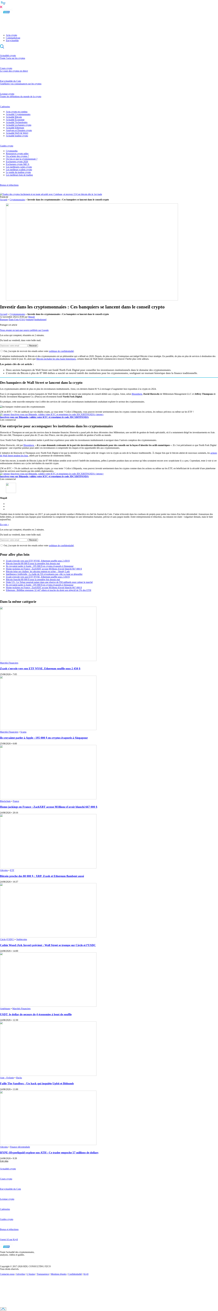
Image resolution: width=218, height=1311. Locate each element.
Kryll (85, 1274)
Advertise (20, 1274)
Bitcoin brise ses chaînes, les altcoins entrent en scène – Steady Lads (38, 571)
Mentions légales (58, 1274)
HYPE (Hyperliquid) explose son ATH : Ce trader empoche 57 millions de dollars (49, 1152)
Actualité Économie (15, 119)
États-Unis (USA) (17, 319)
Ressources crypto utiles (17, 153)
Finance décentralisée (20, 1147)
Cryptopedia (11, 151)
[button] (109, 4)
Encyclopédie (12, 40)
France (16, 801)
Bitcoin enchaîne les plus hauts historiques (56, 359)
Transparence (43, 1274)
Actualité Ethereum (15, 127)
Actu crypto (11, 35)
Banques (4, 319)
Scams (23, 732)
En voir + (4, 524)
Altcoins (4, 870)
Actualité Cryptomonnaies (18, 114)
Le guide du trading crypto (18, 172)
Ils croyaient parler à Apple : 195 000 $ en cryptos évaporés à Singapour (39, 566)
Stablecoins (21, 939)
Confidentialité (75, 1274)
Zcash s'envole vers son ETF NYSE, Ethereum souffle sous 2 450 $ (38, 561)
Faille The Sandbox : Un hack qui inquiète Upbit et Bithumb (37, 1083)
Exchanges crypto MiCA (17, 164)
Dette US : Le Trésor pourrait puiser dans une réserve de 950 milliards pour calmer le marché (49, 582)
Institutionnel (40, 319)
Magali (31, 317)
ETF (12, 870)
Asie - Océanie (7, 1077)
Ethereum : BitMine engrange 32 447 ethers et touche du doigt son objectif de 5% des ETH (48, 590)
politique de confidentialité (61, 351)
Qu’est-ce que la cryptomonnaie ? (21, 159)
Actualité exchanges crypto (18, 125)
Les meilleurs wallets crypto (19, 169)
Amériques (5, 1008)
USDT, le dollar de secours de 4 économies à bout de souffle (36, 1014)
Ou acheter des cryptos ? (17, 156)
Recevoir (33, 346)
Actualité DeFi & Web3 (17, 133)
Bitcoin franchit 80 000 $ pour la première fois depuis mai (33, 563)
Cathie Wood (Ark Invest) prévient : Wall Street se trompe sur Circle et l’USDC (48, 945)
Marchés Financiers (9, 663)
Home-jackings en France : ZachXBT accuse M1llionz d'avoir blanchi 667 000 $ (44, 569)
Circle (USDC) (7, 939)
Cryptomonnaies (17, 199)
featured (30, 319)
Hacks (19, 1077)
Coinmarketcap (13, 38)
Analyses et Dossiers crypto (19, 130)
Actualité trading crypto (17, 135)
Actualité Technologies (16, 122)
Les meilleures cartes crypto (19, 167)
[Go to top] (3, 1309)
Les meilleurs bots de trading (19, 175)
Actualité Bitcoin (14, 117)
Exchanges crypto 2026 (17, 161)
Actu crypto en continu (16, 111)
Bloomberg (137, 394)
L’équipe (31, 1274)
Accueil (3, 199)
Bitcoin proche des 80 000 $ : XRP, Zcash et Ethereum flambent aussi (42, 876)
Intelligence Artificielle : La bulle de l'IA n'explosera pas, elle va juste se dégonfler (44, 574)
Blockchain (5, 801)
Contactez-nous (7, 1274)
